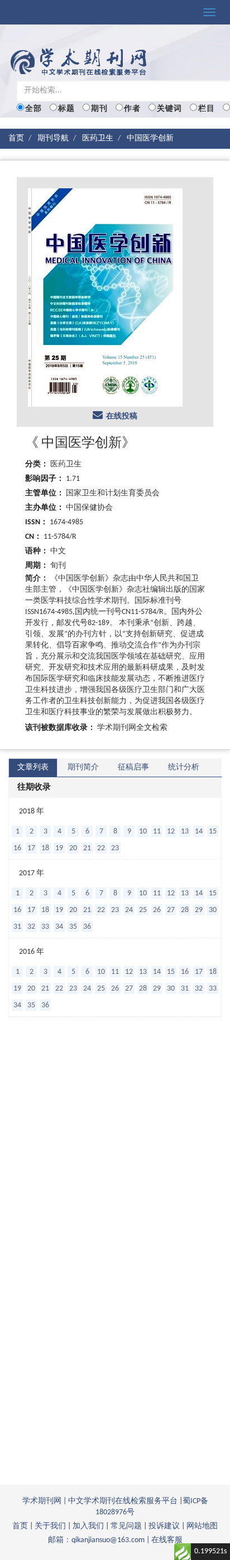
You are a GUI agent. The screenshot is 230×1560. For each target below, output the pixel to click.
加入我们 (88, 1526)
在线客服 (167, 1540)
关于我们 (50, 1526)
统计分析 (183, 767)
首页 (16, 138)
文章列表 (33, 767)
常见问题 (126, 1526)
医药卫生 (97, 138)
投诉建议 (164, 1526)
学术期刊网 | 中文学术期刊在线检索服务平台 (100, 1501)
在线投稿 (120, 416)
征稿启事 (133, 767)
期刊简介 (83, 767)
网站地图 (202, 1526)
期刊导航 (53, 138)
